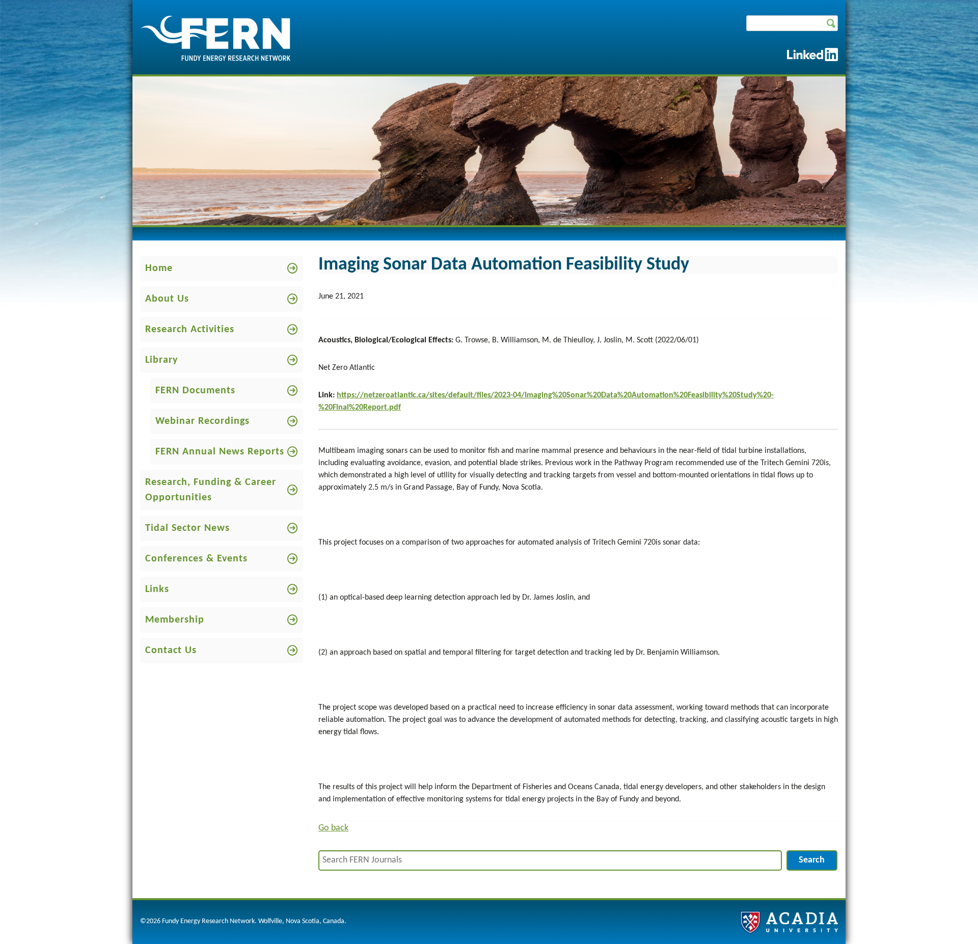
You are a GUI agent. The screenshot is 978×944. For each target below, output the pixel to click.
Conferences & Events (196, 559)
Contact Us (171, 650)
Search (812, 860)
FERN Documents (195, 391)
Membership (174, 620)
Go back (333, 828)
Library (161, 360)
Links (157, 589)
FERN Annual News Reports (219, 452)
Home (159, 268)
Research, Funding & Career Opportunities (210, 490)
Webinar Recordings (202, 421)
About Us (167, 299)
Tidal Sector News (187, 528)
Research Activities (189, 330)
